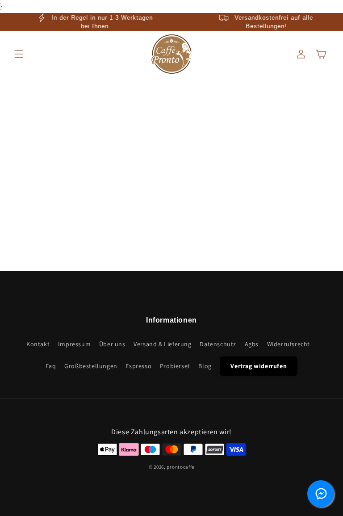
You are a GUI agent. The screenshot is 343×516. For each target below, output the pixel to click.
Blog (204, 366)
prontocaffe (180, 467)
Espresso (138, 366)
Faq (51, 366)
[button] (19, 54)
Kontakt (38, 344)
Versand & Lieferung (162, 344)
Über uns (112, 344)
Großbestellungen (90, 366)
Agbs (252, 344)
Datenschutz (218, 344)
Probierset (175, 366)
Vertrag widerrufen (258, 366)
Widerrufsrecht (288, 344)
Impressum (74, 344)
